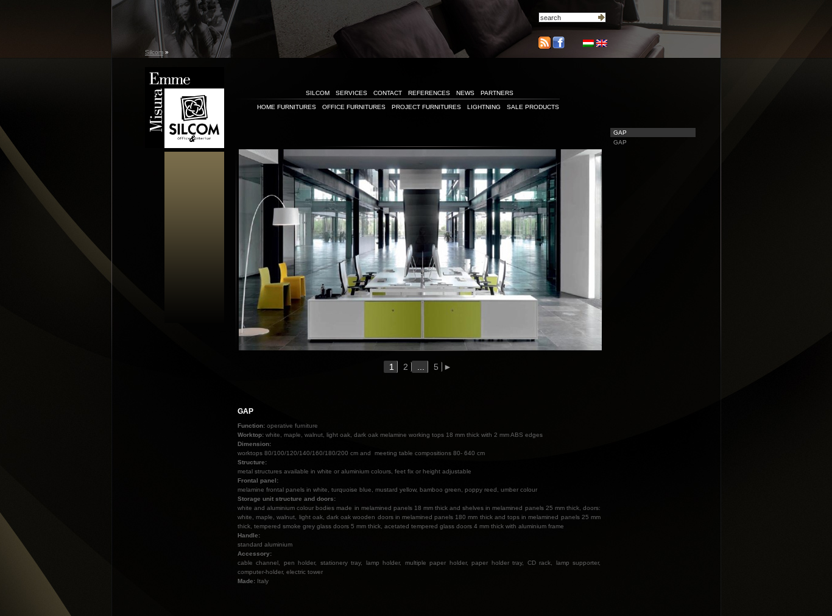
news (465, 93)
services (351, 93)
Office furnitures (354, 107)
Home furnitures (286, 107)
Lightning (484, 107)
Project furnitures (426, 107)
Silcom (154, 52)
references (429, 93)
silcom (318, 93)
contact (387, 93)
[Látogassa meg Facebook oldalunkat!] (558, 46)
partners (497, 93)
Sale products (533, 107)
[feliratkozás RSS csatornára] (544, 43)
